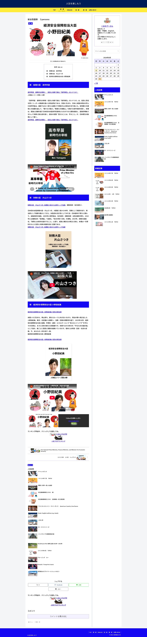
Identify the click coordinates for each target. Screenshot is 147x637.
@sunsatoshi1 (73, 421)
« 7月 (96, 83)
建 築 (110, 632)
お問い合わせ (117, 632)
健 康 (94, 632)
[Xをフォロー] (104, 42)
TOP (90, 632)
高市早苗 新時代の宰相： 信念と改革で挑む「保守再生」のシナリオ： (53, 92)
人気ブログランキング (58, 441)
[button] (58, 589)
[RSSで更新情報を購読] (113, 42)
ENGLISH (100, 632)
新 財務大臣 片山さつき (54, 74)
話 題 (31, 465)
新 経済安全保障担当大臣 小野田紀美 (58, 76)
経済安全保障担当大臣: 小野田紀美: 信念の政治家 (45, 312)
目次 (55, 67)
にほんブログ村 (61, 434)
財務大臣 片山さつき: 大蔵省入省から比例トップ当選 (46, 205)
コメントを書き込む (58, 616)
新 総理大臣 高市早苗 (54, 71)
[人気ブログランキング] (58, 437)
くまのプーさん (107, 26)
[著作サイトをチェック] (102, 42)
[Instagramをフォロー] (108, 42)
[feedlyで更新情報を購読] (110, 42)
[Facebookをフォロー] (106, 42)
